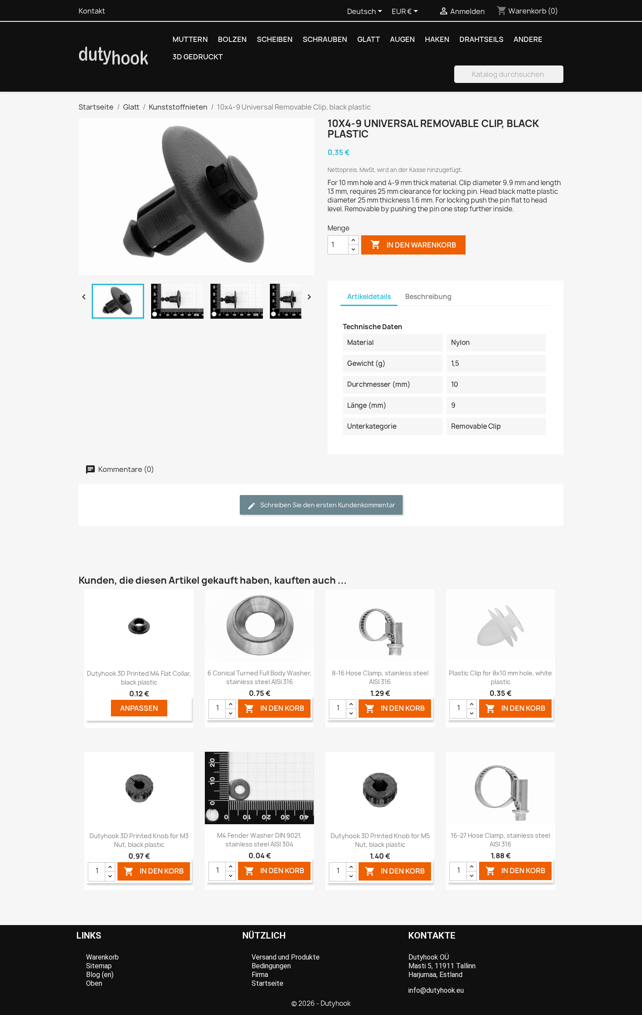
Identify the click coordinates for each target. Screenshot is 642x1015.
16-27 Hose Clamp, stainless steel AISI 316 (500, 839)
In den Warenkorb (413, 244)
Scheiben (275, 39)
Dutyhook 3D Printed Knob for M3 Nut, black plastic (139, 840)
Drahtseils (481, 39)
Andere (528, 39)
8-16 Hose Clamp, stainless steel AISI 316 (380, 677)
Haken (437, 39)
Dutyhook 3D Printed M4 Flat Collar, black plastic (139, 677)
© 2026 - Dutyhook (321, 1003)
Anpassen (139, 708)
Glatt (368, 39)
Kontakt (92, 11)
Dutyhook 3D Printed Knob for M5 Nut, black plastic (380, 840)
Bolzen (232, 39)
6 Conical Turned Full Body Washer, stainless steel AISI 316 (259, 677)
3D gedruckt (198, 57)
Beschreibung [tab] (428, 296)
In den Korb (274, 708)
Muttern (190, 39)
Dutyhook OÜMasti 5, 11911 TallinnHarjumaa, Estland (442, 966)
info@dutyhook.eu (436, 990)
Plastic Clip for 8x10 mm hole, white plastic (500, 677)
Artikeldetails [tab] (369, 296)
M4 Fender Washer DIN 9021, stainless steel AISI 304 (259, 839)
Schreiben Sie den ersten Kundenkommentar (327, 505)
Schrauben (325, 39)
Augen (402, 39)
